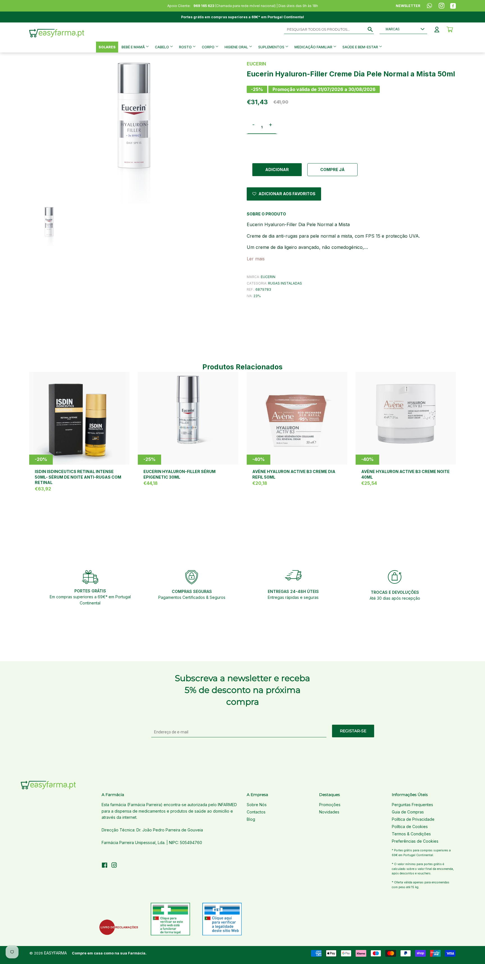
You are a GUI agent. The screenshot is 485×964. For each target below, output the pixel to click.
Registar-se (353, 730)
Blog (251, 819)
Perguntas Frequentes (412, 804)
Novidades (329, 812)
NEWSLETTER (408, 6)
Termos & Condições (411, 833)
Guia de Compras (408, 812)
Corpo (208, 47)
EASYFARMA (55, 953)
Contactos (256, 812)
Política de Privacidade (413, 819)
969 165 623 (203, 6)
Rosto (186, 47)
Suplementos (271, 47)
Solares (107, 47)
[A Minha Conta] (437, 29)
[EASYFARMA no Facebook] (104, 865)
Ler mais (256, 259)
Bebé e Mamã (134, 47)
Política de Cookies (410, 826)
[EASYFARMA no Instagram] (114, 865)
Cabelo (162, 47)
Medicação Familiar (313, 47)
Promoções (329, 804)
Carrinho (450, 29)
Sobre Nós (257, 804)
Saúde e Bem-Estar (360, 47)
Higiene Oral (237, 47)
